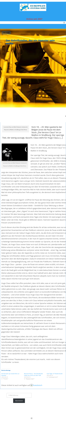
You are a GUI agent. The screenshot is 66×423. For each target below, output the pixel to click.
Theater (6, 33)
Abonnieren (19, 401)
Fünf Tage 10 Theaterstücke (54, 373)
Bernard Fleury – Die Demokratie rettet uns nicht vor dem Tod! (33, 374)
